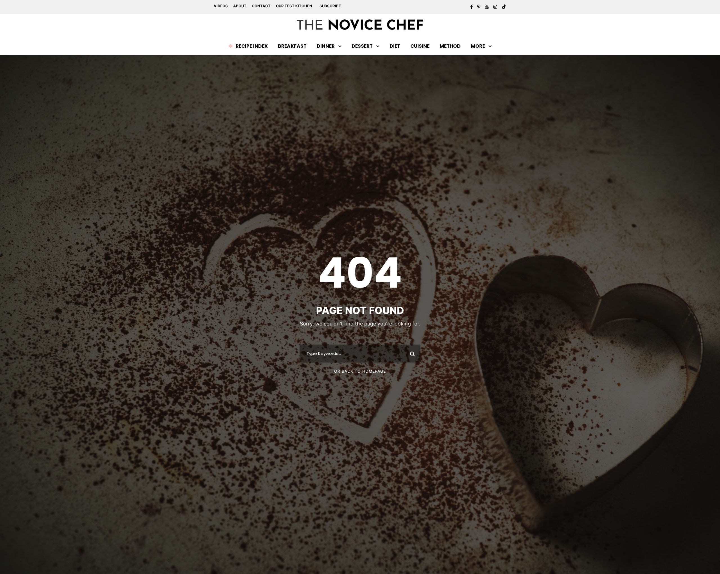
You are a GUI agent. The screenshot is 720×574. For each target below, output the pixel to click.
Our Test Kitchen (294, 6)
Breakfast (292, 46)
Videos (221, 6)
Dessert (362, 46)
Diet (395, 46)
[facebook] (471, 7)
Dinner (326, 46)
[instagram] (495, 7)
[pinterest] (478, 7)
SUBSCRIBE (330, 6)
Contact (261, 6)
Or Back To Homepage (360, 371)
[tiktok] (504, 7)
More (478, 46)
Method (450, 46)
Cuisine (419, 46)
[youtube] (487, 7)
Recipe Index (252, 46)
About (239, 6)
